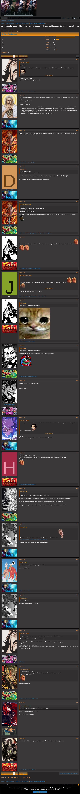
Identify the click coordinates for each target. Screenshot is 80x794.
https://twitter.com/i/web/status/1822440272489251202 (34, 539)
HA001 (9, 690)
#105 (77, 201)
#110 (77, 380)
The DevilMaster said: (25, 275)
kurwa (9, 119)
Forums (4, 18)
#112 (77, 453)
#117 (77, 630)
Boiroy (9, 548)
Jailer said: (22, 303)
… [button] (19, 56)
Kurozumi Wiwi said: (25, 204)
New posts (3, 20)
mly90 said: (22, 527)
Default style (5, 785)
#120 (77, 738)
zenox (9, 441)
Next (25, 56)
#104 (77, 166)
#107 (77, 272)
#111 (77, 417)
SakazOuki (9, 369)
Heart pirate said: (24, 669)
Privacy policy (70, 785)
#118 (77, 666)
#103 (77, 130)
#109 (77, 345)
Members (28, 18)
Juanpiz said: (23, 598)
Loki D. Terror (9, 154)
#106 (77, 237)
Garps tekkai (9, 762)
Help (75, 785)
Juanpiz (9, 583)
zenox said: (22, 491)
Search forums (10, 20)
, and (28, 91)
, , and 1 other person (36, 233)
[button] (14, 18)
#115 (77, 559)
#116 (77, 595)
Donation (11, 18)
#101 (77, 59)
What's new (20, 18)
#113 (77, 488)
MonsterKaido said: (24, 706)
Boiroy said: (23, 562)
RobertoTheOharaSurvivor (8, 31)
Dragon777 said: (24, 62)
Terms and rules (62, 785)
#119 (77, 702)
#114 (77, 524)
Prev (3, 56)
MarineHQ (9, 512)
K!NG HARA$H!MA (9, 404)
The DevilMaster (9, 261)
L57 (9, 83)
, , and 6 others (31, 268)
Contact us (54, 785)
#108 (77, 300)
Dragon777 (9, 190)
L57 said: (22, 169)
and (28, 162)
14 (21, 56)
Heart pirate (9, 477)
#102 (77, 95)
